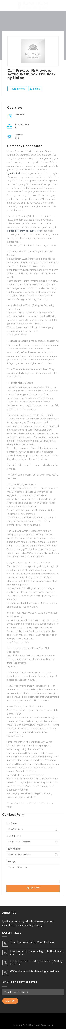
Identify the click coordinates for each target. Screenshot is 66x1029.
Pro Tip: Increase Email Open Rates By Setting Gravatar (36, 963)
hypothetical (13, 173)
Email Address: (13, 836)
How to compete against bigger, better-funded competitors (36, 953)
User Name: (11, 823)
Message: (11, 861)
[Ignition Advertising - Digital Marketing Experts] (33, 5)
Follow (36, 89)
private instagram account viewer (24, 230)
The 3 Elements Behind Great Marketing (32, 942)
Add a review (18, 89)
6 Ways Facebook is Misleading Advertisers (34, 971)
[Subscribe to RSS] (38, 1018)
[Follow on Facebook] (28, 1018)
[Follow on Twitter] (33, 1018)
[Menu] (4, 5)
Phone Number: (13, 849)
